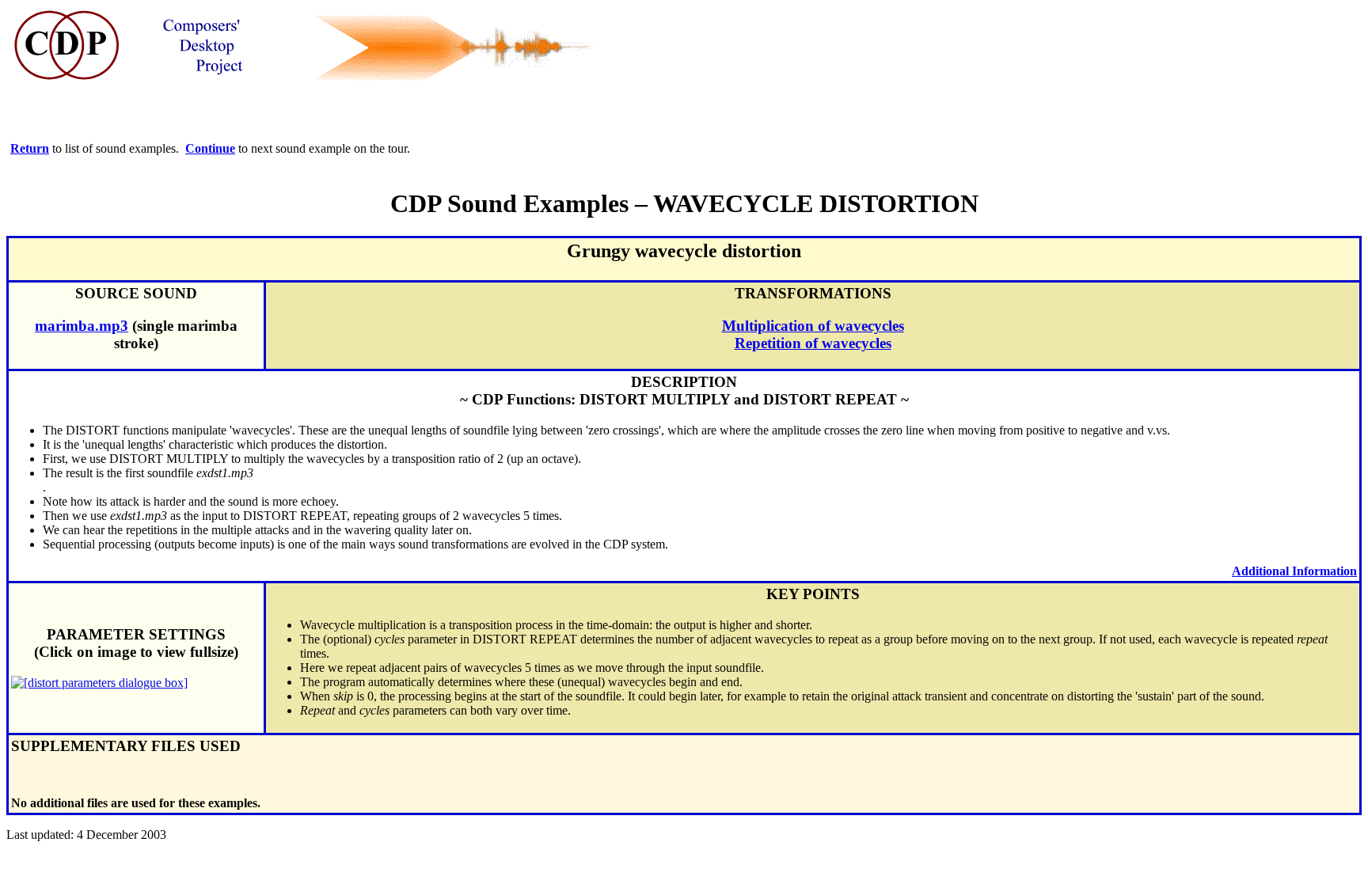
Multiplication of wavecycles (813, 325)
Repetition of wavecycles (813, 343)
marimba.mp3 (81, 325)
